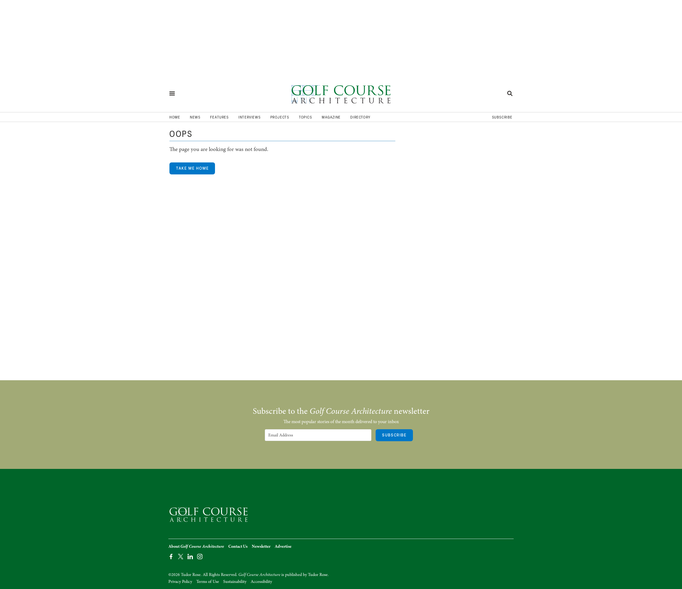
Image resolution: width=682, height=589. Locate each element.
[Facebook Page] (171, 556)
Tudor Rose (318, 575)
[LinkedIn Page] (190, 556)
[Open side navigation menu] (172, 93)
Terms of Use (207, 581)
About (196, 546)
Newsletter (261, 546)
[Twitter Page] (180, 556)
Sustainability (234, 581)
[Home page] (341, 93)
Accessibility (261, 581)
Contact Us (237, 546)
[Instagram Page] (199, 556)
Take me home (192, 168)
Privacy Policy (180, 581)
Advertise (283, 546)
